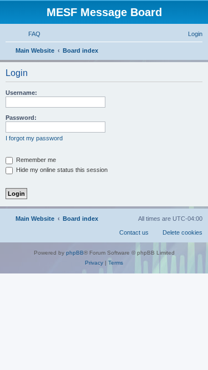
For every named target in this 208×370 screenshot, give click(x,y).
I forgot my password (34, 138)
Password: (21, 117)
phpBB (75, 253)
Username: (21, 92)
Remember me (35, 159)
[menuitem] (29, 33)
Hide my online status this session (61, 169)
